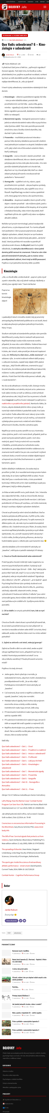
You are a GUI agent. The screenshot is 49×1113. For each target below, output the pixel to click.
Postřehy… (15, 1001)
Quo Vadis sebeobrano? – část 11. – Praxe (18, 803)
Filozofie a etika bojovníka (11, 1089)
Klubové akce (22, 2)
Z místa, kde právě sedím (20, 983)
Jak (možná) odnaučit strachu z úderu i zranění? (27, 1018)
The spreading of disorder (12, 863)
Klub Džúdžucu (10, 2)
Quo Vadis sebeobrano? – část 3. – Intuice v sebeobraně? (23, 768)
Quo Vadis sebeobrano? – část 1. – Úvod (17, 760)
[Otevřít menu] (45, 7)
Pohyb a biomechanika (10, 1098)
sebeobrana (17, 947)
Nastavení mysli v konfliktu (20, 965)
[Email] (24, 935)
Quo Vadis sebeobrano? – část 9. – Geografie (19, 792)
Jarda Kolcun (11, 924)
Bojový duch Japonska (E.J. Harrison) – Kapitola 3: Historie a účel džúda (29, 975)
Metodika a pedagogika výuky (12, 1102)
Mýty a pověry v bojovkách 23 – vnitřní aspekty (26, 1027)
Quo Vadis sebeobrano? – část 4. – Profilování (19, 771)
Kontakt (42, 2)
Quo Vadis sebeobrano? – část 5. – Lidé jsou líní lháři (22, 775)
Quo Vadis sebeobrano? (16, 40)
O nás (36, 2)
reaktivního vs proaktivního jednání (16, 403)
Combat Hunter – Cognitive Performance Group (20, 889)
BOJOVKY (17, 7)
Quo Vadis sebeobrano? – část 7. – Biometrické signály (23, 785)
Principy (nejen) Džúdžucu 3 (20, 1010)
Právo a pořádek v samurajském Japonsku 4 (25, 1044)
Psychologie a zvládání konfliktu (15, 35)
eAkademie (30, 2)
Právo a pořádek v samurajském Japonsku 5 (25, 1036)
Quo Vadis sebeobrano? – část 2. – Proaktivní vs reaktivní (24, 764)
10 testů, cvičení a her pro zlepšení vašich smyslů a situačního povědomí (29, 993)
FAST (9, 947)
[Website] (20, 935)
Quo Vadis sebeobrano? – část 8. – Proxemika (19, 789)
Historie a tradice (8, 1085)
